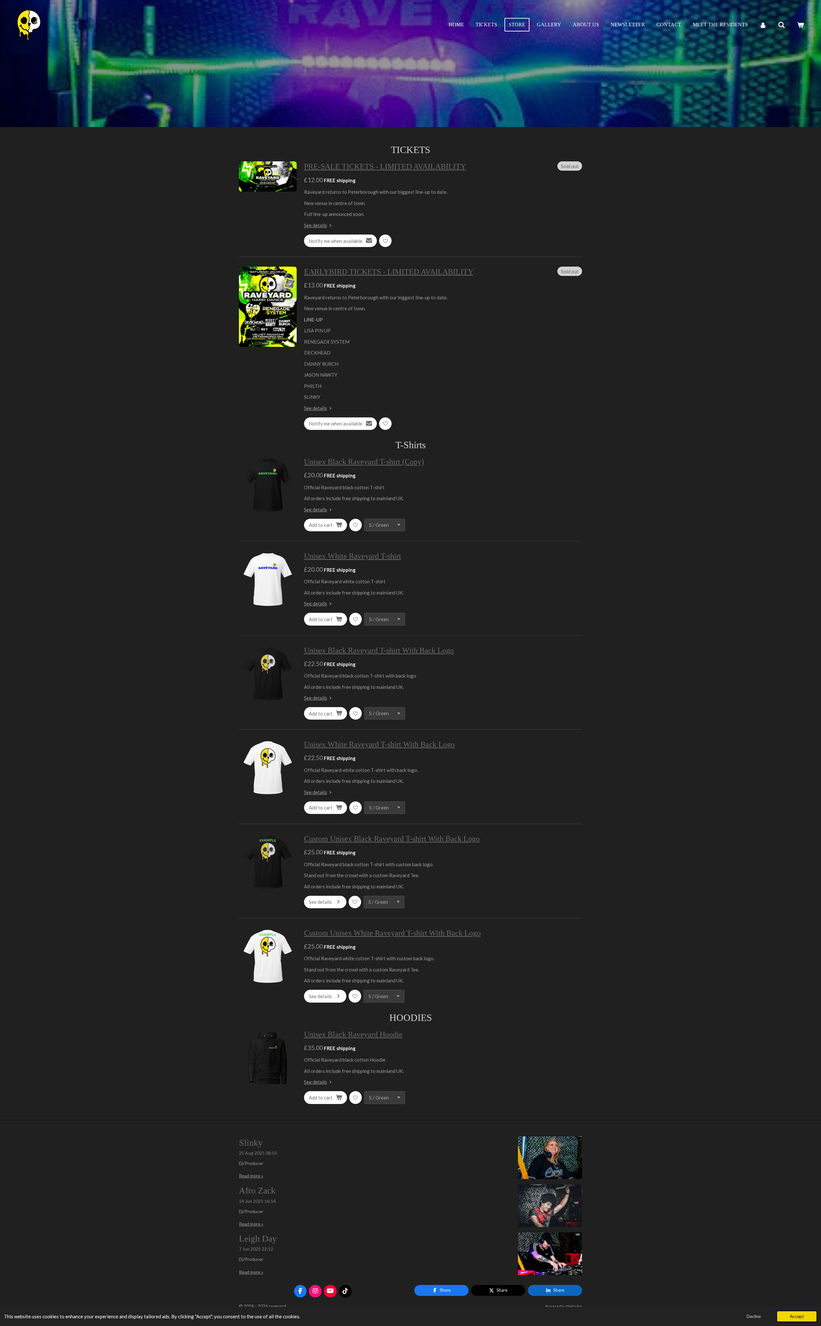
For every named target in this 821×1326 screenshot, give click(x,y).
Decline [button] (754, 1316)
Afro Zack (257, 1190)
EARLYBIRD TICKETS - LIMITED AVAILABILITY (388, 272)
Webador (574, 1306)
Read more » (251, 1175)
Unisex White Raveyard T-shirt (352, 556)
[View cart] (800, 25)
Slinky (251, 1143)
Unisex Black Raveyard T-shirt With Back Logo (379, 650)
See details (315, 225)
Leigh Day (258, 1239)
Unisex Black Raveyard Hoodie (353, 1034)
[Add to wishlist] (385, 241)
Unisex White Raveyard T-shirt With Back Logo (379, 744)
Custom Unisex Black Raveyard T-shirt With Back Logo (392, 838)
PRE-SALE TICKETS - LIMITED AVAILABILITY (385, 166)
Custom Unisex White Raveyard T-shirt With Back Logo (392, 933)
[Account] (763, 25)
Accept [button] (797, 1316)
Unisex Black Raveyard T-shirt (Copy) (364, 462)
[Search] (781, 25)
